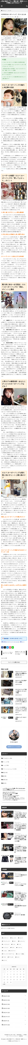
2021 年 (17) (6, 1016)
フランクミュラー (6, 941)
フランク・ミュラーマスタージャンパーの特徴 (20, 885)
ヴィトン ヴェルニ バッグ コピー (11, 795)
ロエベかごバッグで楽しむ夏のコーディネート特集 (21, 691)
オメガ (18, 957)
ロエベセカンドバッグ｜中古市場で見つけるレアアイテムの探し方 (21, 700)
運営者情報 (19, 1034)
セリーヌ (5, 960)
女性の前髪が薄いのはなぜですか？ (20, 906)
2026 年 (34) (6, 996)
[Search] (27, 6)
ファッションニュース (9, 769)
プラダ (4, 957)
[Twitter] (5, 647)
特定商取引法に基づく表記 (10, 1034)
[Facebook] (2, 647)
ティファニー (5, 947)
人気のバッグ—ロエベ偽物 (20, 718)
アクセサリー (7, 758)
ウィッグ (6, 762)
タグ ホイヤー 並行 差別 (20, 914)
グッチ (19, 944)
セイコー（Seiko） (21, 953)
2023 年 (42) (6, 1008)
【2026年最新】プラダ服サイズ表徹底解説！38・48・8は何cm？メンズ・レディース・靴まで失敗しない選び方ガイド (21, 860)
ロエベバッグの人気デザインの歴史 (21, 681)
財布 (5, 779)
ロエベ (14, 941)
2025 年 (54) (6, 1000)
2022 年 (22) (6, 1012)
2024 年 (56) (6, 1004)
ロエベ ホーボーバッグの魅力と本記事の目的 (14, 62)
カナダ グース (12, 950)
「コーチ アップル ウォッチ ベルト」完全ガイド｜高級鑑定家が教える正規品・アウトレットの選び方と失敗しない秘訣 (21, 838)
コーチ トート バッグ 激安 (9, 796)
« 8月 (4, 984)
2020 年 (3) (6, 1020)
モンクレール (22, 941)
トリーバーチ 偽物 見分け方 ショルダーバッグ (21, 876)
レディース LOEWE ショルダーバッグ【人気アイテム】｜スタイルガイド (21, 710)
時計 (5, 772)
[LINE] (13, 647)
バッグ (19, 16)
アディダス (11, 957)
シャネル (5, 950)
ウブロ (13, 947)
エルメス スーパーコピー (9, 792)
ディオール (19, 947)
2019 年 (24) (6, 1024)
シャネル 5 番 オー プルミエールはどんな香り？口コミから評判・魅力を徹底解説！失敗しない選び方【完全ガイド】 (21, 816)
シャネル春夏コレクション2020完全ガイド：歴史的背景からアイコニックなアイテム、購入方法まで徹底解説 (21, 849)
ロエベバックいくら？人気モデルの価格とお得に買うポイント (21, 673)
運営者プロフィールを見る (14, 746)
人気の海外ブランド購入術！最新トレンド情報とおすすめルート (14, 2)
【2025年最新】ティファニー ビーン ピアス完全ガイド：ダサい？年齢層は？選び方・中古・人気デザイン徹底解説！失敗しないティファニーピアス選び (21, 897)
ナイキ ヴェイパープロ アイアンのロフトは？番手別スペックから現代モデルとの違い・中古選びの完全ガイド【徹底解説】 (21, 827)
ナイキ (13, 944)
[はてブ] (7, 647)
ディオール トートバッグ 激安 (10, 793)
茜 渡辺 (10, 16)
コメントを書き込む (14, 662)
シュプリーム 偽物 (7, 794)
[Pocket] (10, 647)
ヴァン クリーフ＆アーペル (8, 953)
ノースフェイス (6, 944)
